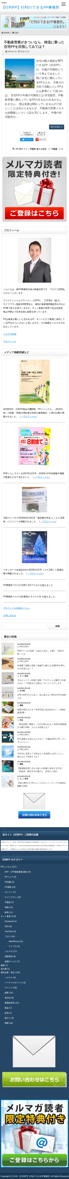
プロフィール (9, 341)
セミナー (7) (10, 892)
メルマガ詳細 (9, 334)
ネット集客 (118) (8, 916)
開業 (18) (9, 1023)
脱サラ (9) (9, 1018)
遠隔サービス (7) (12, 961)
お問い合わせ (9, 615)
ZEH (21, 149)
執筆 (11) (9, 912)
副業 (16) (9, 993)
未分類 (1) (5, 969)
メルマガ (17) (11, 951)
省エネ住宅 (41, 149)
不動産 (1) (9, 902)
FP (17, 149)
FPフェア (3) (10, 877)
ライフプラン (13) (13, 897)
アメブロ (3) (14, 946)
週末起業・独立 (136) (10, 972)
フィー (26, 149)
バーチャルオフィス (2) (15, 982)
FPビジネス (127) (9, 867)
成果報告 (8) (10, 956)
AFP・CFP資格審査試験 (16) (18, 872)
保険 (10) (9, 907)
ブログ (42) (10, 936)
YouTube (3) (10, 931)
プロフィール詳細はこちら (16, 608)
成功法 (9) (9, 998)
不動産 (54, 149)
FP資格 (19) (10, 887)
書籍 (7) (4, 965)
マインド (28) (11, 987)
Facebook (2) (11, 921)
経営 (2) (8, 1013)
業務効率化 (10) (12, 1003)
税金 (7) (8, 1008)
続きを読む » (56, 127)
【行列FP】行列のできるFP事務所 (30, 7)
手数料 (33, 149)
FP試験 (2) (9, 882)
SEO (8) (8, 926)
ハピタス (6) (10, 977)
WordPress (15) (16, 941)
